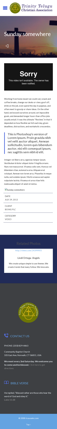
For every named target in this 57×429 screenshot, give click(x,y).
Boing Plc (10, 209)
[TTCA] (31, 8)
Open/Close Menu (5, 8)
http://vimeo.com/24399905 (28, 250)
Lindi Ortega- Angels (28, 257)
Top (28, 424)
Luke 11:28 (9, 399)
